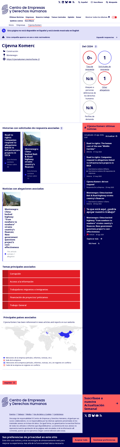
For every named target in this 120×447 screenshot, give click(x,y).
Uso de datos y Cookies (43, 414)
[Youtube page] (70, 2)
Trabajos (20, 414)
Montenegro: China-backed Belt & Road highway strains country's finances (32, 158)
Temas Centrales (58, 17)
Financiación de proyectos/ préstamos (29, 297)
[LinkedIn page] (63, 2)
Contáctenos (58, 414)
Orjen (36, 143)
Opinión (71, 17)
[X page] (59, 2)
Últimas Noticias (16, 17)
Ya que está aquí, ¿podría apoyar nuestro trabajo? (101, 211)
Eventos (12, 414)
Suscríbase (98, 2)
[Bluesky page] (66, 2)
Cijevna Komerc (35, 25)
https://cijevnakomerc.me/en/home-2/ (23, 59)
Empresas (30, 17)
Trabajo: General (18, 305)
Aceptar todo (81, 440)
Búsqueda (112, 2)
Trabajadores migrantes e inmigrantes (29, 289)
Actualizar (110, 136)
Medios (29, 414)
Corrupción (15, 273)
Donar (78, 17)
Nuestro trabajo (43, 17)
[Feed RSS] (73, 2)
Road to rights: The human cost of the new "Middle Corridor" (99, 146)
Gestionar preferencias (104, 440)
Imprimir (8, 383)
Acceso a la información (21, 281)
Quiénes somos (16, 21)
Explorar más (92, 238)
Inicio (11, 25)
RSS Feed (92, 243)
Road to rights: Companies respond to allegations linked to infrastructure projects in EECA (12, 145)
